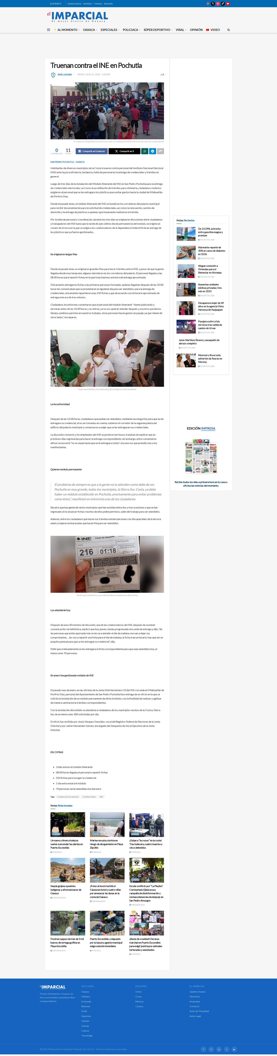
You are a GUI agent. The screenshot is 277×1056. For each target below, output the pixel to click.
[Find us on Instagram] (218, 3)
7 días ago (136, 852)
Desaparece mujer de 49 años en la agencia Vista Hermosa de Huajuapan (211, 306)
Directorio (87, 3)
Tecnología (86, 1035)
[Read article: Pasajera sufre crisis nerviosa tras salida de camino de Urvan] (186, 327)
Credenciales (89, 797)
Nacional (85, 1006)
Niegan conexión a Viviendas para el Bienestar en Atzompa (210, 269)
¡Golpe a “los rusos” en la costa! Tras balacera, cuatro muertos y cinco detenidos (145, 844)
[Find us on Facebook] (208, 3)
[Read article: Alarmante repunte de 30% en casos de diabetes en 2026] (186, 253)
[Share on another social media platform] (160, 151)
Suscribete (55, 4)
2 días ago (57, 852)
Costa (56, 834)
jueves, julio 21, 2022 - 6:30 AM (93, 74)
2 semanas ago (59, 898)
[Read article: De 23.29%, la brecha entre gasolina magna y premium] (186, 234)
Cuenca (139, 1006)
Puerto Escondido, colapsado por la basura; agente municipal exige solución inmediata (106, 942)
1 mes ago (96, 950)
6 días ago (96, 852)
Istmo (138, 991)
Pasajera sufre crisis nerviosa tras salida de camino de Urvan (210, 325)
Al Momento (67, 29)
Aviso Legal (195, 1016)
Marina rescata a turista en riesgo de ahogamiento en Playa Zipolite (106, 844)
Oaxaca (89, 29)
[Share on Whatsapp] (144, 151)
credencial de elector (68, 797)
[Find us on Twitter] (213, 3)
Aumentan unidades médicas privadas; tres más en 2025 (210, 288)
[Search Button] (228, 30)
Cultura (85, 1030)
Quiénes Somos (74, 3)
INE (101, 797)
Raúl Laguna (65, 74)
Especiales (109, 29)
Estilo (84, 1011)
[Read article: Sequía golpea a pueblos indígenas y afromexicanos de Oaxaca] (67, 870)
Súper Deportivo (157, 29)
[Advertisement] (138, 45)
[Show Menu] (48, 30)
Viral (180, 29)
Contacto (98, 3)
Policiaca (130, 29)
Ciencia (85, 1026)
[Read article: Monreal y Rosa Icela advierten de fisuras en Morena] (186, 360)
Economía (86, 1001)
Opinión (196, 29)
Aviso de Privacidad (199, 1011)
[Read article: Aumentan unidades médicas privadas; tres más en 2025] (186, 290)
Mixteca (139, 1001)
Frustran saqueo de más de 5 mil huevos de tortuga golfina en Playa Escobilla (67, 942)
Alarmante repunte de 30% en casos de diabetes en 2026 (211, 250)
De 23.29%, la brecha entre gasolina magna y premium (210, 232)
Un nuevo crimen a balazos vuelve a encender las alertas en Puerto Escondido (66, 844)
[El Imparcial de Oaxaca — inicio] (57, 987)
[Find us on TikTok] (223, 3)
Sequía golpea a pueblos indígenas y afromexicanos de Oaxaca (65, 889)
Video (215, 29)
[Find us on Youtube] (228, 3)
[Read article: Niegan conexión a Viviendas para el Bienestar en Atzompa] (186, 271)
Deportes (86, 1016)
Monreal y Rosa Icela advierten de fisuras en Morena (210, 358)
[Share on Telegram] (152, 151)
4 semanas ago (138, 905)
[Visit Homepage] (77, 17)
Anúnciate (108, 3)
